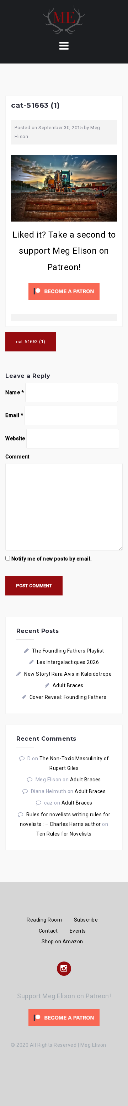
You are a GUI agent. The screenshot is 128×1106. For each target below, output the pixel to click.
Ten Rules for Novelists (64, 834)
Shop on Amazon (62, 941)
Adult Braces (68, 685)
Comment (17, 457)
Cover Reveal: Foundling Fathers (68, 697)
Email (14, 415)
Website (15, 438)
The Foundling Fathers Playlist (68, 651)
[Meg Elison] (64, 19)
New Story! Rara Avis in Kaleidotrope (68, 674)
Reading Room (44, 920)
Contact (48, 931)
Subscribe (86, 920)
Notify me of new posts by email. (51, 559)
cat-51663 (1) (31, 341)
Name (14, 392)
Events (78, 931)
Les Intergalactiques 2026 (68, 662)
